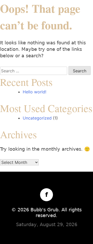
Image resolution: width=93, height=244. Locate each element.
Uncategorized (37, 118)
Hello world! (34, 91)
